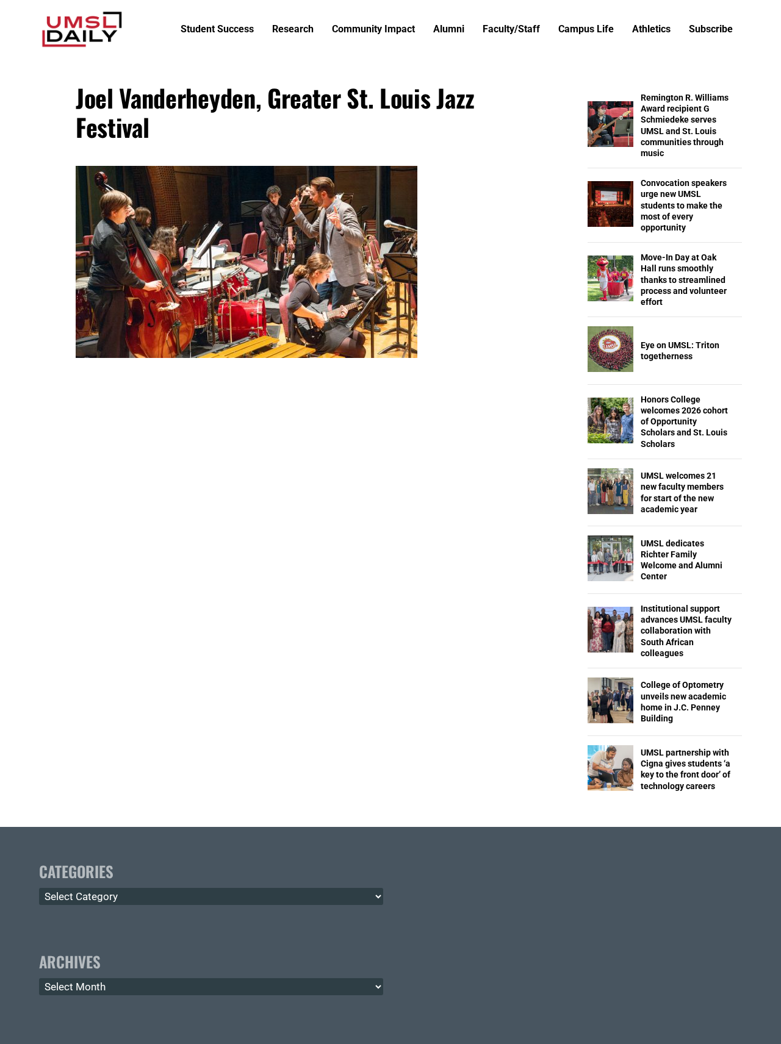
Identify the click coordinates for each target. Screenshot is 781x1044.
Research (293, 29)
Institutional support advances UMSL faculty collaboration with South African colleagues (686, 631)
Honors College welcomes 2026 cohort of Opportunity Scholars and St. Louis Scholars (684, 422)
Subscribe (711, 29)
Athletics (651, 29)
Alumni (448, 29)
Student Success (217, 29)
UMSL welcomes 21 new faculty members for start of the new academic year (682, 492)
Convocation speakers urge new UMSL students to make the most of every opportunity (684, 205)
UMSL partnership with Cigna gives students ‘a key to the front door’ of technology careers (685, 769)
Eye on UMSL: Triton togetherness (680, 350)
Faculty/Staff (511, 29)
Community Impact (373, 29)
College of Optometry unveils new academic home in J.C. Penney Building (683, 701)
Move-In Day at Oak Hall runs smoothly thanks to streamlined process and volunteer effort (684, 279)
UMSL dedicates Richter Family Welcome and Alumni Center (681, 560)
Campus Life (586, 29)
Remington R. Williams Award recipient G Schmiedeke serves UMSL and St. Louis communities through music (685, 125)
